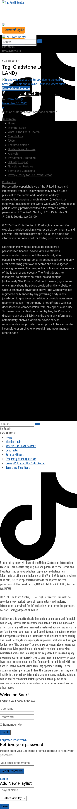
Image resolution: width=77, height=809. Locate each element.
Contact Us (9, 182)
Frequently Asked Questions (21, 459)
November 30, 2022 (14, 103)
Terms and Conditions (21, 171)
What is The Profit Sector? (24, 132)
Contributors (15, 136)
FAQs (11, 141)
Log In (4, 779)
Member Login (17, 128)
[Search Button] (39, 42)
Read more (9, 119)
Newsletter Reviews (20, 166)
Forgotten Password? (13, 740)
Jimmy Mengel (15, 99)
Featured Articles (18, 145)
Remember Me (12, 725)
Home (11, 123)
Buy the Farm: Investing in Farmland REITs (36, 93)
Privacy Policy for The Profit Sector (30, 175)
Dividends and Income (16, 88)
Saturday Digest (18, 162)
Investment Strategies (22, 158)
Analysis (13, 154)
